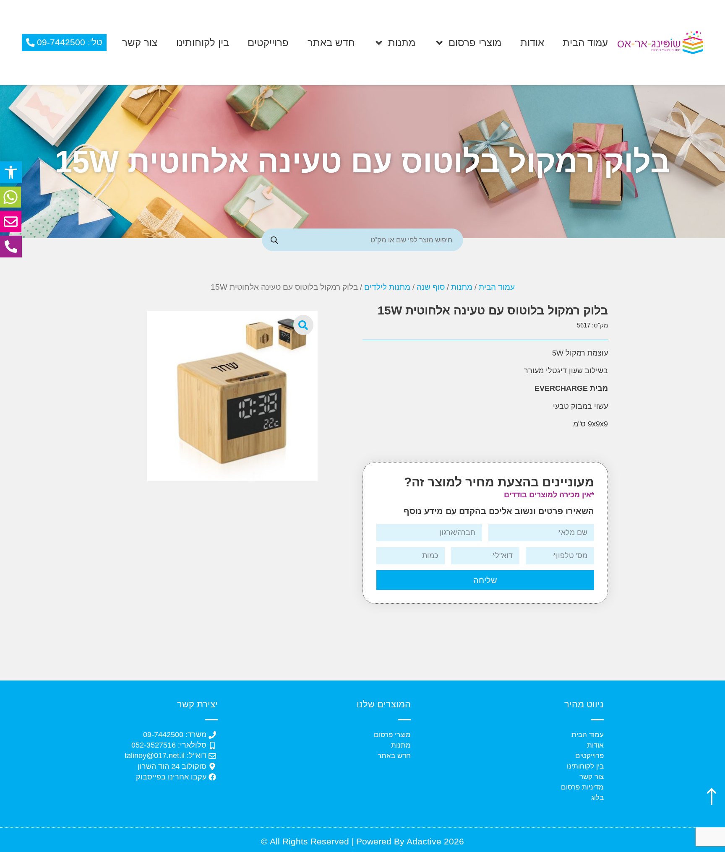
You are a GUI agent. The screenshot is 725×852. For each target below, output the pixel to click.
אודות (532, 42)
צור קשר (139, 42)
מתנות (401, 42)
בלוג (597, 798)
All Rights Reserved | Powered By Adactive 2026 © (362, 841)
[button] (11, 172)
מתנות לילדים (387, 287)
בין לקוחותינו (202, 42)
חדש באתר (331, 42)
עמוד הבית (585, 42)
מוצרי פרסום (475, 42)
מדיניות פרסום (582, 787)
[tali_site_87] (232, 396)
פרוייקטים (268, 42)
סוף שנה (431, 287)
